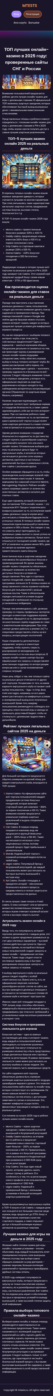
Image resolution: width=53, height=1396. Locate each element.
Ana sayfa (20, 22)
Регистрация (32, 14)
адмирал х (28, 196)
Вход (16, 14)
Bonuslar (34, 22)
